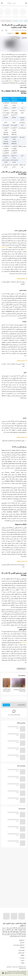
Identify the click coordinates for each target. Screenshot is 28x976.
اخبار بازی (22, 942)
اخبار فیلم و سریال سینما (19, 945)
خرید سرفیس (15, 967)
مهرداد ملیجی (24, 30)
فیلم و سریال (21, 950)
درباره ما (22, 960)
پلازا (24, 20)
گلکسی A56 (23, 642)
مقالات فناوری (15, 20)
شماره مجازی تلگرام (22, 967)
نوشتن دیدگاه (6, 705)
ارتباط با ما (22, 958)
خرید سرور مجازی (22, 968)
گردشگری (22, 947)
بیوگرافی (22, 955)
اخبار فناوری (21, 940)
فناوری (21, 20)
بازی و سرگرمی (21, 953)
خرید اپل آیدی (9, 967)
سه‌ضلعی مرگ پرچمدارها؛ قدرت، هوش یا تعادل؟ (19, 690)
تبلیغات (22, 963)
